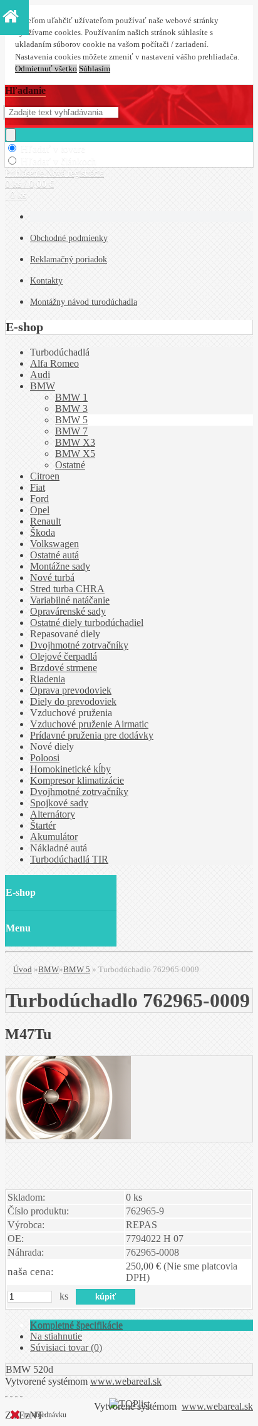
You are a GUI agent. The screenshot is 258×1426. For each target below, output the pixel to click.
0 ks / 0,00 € (29, 183)
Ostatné (70, 464)
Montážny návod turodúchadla (83, 302)
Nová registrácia (75, 173)
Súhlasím (94, 68)
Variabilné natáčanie (70, 600)
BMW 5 (71, 419)
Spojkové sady (59, 803)
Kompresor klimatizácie (77, 780)
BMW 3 (71, 408)
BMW (42, 386)
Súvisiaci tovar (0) (66, 1347)
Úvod (22, 969)
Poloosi (44, 757)
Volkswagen (54, 543)
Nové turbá (52, 577)
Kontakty (46, 280)
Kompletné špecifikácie (76, 1325)
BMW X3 (75, 442)
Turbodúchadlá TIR (69, 859)
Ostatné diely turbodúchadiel (86, 622)
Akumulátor (54, 836)
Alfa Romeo (54, 363)
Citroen (44, 476)
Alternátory (52, 814)
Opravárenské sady (68, 611)
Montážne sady (60, 566)
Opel (39, 510)
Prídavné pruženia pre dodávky (91, 735)
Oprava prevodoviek (70, 690)
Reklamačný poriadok (68, 259)
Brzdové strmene (63, 667)
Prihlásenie (25, 173)
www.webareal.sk (126, 1381)
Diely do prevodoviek (73, 701)
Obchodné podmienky (69, 238)
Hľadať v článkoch (58, 161)
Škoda (42, 532)
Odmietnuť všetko (46, 68)
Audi (40, 374)
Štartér (43, 825)
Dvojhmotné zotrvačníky (79, 645)
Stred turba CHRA (67, 588)
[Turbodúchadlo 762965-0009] (68, 1136)
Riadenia (47, 679)
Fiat (37, 487)
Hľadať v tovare (53, 148)
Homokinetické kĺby (70, 769)
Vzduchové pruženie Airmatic (89, 724)
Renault (45, 521)
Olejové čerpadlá (63, 656)
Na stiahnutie (56, 1336)
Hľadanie (25, 90)
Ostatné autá (54, 555)
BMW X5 (75, 453)
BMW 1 (71, 397)
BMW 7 (71, 431)
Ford (39, 498)
